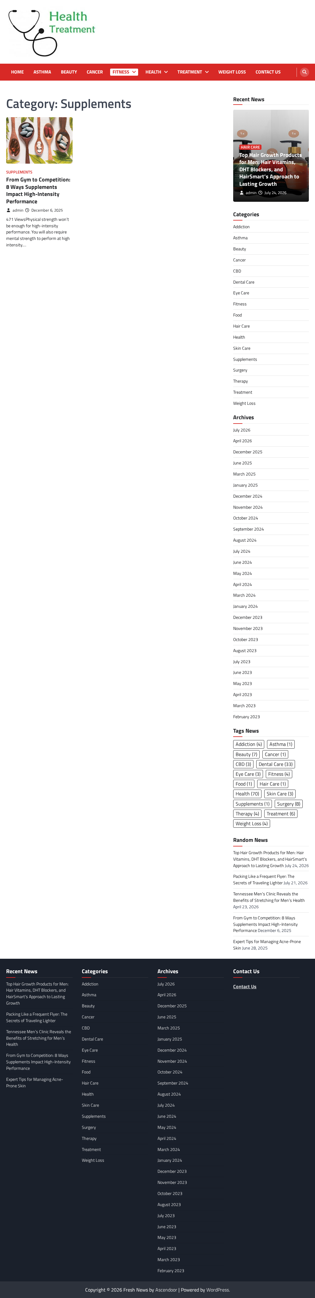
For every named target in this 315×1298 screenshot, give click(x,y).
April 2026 (242, 440)
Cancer (95, 72)
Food (237, 315)
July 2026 (241, 430)
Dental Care (243, 282)
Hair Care (250, 147)
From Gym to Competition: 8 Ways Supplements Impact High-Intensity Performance (38, 190)
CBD (237, 271)
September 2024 (248, 529)
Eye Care (241, 292)
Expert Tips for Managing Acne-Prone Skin (34, 1082)
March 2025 (244, 474)
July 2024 (241, 551)
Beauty (69, 72)
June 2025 (242, 463)
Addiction (241, 226)
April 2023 (242, 694)
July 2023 (241, 661)
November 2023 (248, 628)
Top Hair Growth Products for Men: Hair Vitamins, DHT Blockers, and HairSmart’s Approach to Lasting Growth (270, 169)
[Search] (304, 72)
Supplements (19, 172)
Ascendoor (166, 1289)
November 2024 (248, 507)
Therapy (240, 381)
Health (153, 72)
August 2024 (245, 540)
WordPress (217, 1289)
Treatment (189, 72)
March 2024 (244, 595)
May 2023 (242, 683)
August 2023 (245, 650)
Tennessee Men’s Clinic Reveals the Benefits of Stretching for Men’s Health (269, 896)
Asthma (42, 72)
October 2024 (245, 518)
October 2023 (245, 639)
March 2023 (244, 705)
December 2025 (247, 451)
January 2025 (245, 485)
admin (18, 210)
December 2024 (247, 496)
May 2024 (242, 573)
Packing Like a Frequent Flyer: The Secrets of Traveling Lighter (263, 879)
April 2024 (242, 584)
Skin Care (241, 348)
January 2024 (245, 606)
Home (17, 72)
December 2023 (247, 617)
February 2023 (246, 716)
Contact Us (268, 72)
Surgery (240, 370)
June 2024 (242, 562)
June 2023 (242, 672)
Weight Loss (232, 72)
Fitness (121, 72)
